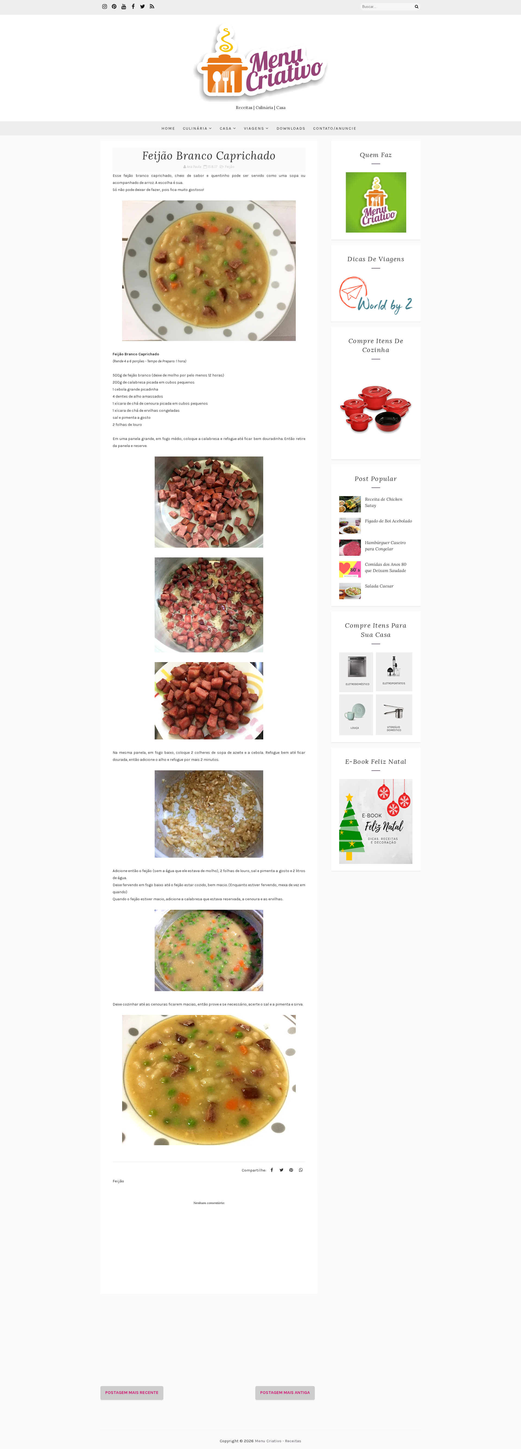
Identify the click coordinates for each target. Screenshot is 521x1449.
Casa (226, 128)
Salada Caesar (379, 586)
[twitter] (142, 7)
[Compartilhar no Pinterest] (291, 1170)
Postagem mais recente (131, 1392)
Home (168, 128)
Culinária (195, 128)
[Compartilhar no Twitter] (281, 1170)
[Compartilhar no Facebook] (272, 1170)
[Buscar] (416, 6)
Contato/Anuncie (335, 128)
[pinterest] (114, 7)
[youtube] (123, 7)
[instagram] (104, 7)
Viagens (254, 128)
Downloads (291, 128)
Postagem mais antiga (285, 1392)
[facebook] (133, 7)
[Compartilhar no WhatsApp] (301, 1170)
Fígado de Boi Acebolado (388, 521)
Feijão (229, 167)
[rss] (152, 7)
